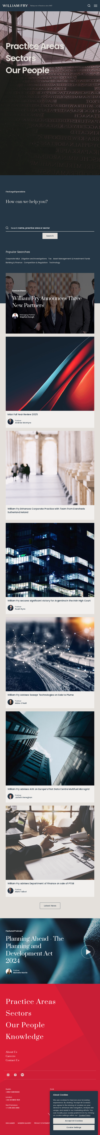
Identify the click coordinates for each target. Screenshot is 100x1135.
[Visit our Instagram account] (17, 1074)
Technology (54, 262)
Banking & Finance (14, 262)
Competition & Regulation (36, 262)
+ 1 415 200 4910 (12, 1108)
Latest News (50, 905)
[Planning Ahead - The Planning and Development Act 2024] (87, 951)
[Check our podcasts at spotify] (22, 1074)
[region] (74, 1113)
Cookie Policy (84, 1115)
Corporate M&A (13, 258)
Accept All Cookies (74, 1121)
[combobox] (50, 228)
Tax (50, 258)
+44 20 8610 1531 (13, 1100)
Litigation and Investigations (34, 258)
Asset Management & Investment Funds (71, 258)
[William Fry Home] (27, 5)
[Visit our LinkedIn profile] (10, 1074)
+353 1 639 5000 (13, 1092)
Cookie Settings (74, 1127)
